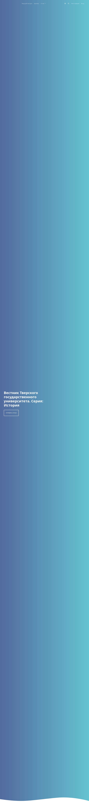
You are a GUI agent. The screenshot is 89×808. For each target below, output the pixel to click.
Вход (82, 3)
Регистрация (75, 3)
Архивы (36, 3)
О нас (43, 3)
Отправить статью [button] (11, 413)
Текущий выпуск (27, 3)
